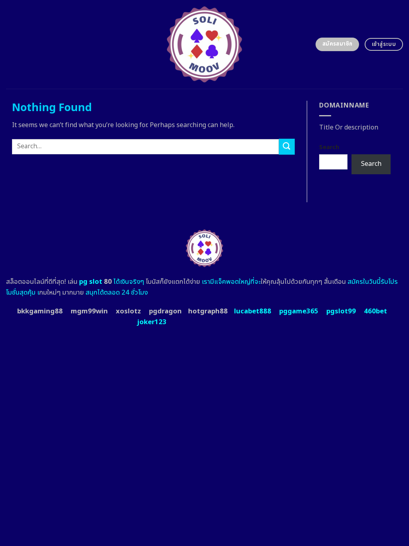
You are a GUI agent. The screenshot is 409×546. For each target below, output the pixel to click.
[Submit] (287, 146)
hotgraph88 (208, 311)
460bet (375, 311)
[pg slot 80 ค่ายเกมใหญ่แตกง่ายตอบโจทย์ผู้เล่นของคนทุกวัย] (205, 44)
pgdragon (165, 311)
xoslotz (128, 311)
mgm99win (89, 311)
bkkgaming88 (40, 311)
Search (329, 147)
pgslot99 (341, 311)
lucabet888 (252, 311)
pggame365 (298, 311)
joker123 (152, 322)
